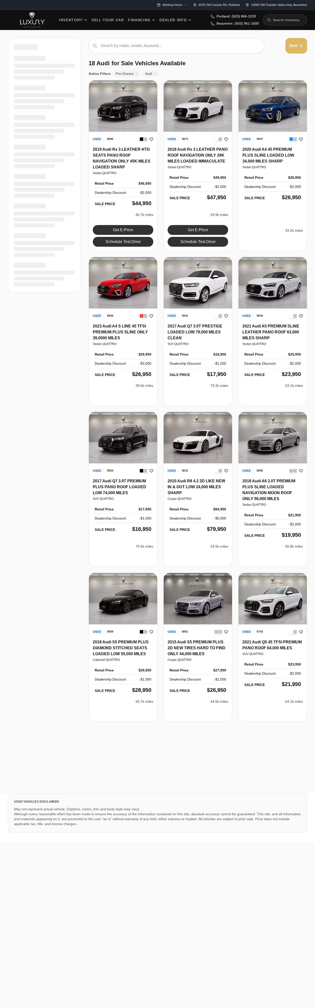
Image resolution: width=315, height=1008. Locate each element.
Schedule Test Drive (123, 242)
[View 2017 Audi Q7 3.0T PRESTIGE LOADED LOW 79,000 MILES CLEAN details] (198, 283)
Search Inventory (286, 20)
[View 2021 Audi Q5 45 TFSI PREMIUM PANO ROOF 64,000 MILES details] (272, 598)
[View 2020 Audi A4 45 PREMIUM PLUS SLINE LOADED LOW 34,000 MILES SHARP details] (272, 106)
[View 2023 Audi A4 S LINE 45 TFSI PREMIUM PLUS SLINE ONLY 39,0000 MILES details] (123, 283)
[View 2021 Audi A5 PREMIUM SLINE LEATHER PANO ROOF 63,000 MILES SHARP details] (272, 283)
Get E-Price (123, 230)
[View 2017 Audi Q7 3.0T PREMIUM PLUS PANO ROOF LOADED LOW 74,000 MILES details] (123, 437)
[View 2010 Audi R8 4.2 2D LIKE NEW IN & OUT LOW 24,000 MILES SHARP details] (198, 437)
